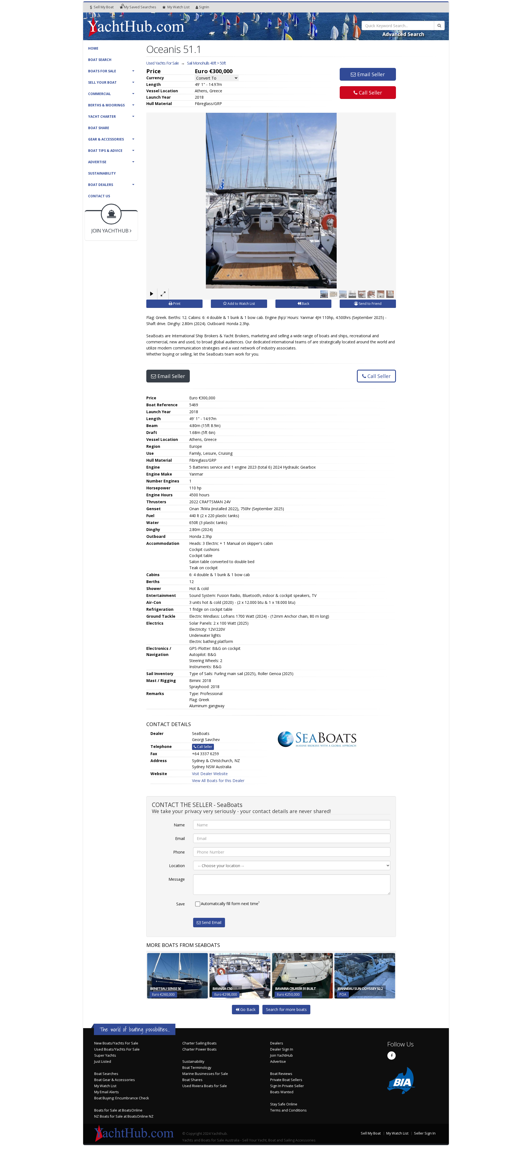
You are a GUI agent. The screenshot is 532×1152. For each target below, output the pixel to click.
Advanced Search (403, 34)
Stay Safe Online (283, 1104)
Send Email (211, 922)
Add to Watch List (241, 303)
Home (93, 48)
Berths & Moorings (106, 105)
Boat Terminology (196, 1067)
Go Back (247, 1009)
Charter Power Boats (199, 1049)
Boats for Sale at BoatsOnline (118, 1110)
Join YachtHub (281, 1055)
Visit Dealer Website (210, 773)
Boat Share (98, 128)
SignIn (204, 7)
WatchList (178, 7)
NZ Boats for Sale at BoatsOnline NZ (124, 1116)
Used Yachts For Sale (162, 63)
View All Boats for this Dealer (218, 780)
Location (177, 865)
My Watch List (105, 1086)
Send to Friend (370, 303)
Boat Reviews (281, 1073)
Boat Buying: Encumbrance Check (121, 1098)
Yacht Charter (102, 116)
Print (176, 303)
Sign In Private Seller (287, 1086)
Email (180, 838)
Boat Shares (192, 1079)
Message (176, 879)
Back (305, 303)
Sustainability (102, 173)
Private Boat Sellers (286, 1079)
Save (180, 903)
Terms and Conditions (288, 1110)
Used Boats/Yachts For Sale (117, 1049)
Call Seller (369, 92)
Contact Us (99, 196)
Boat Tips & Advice (105, 150)
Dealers (276, 1043)
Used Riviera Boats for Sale (204, 1086)
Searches (140, 7)
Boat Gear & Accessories (114, 1079)
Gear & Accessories (106, 139)
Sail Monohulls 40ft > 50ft (206, 63)
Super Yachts (105, 1055)
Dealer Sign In (281, 1049)
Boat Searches (106, 1073)
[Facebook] (391, 1055)
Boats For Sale (102, 71)
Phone (179, 852)
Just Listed (102, 1061)
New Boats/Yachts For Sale (116, 1043)
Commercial (99, 93)
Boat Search (99, 59)
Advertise (97, 162)
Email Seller (370, 74)
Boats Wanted (281, 1092)
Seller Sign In (425, 1133)
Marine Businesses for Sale (205, 1073)
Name (179, 824)
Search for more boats (286, 1009)
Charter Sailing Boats (199, 1043)
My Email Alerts (106, 1092)
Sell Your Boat (102, 82)
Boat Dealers (100, 184)
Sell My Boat (103, 7)
